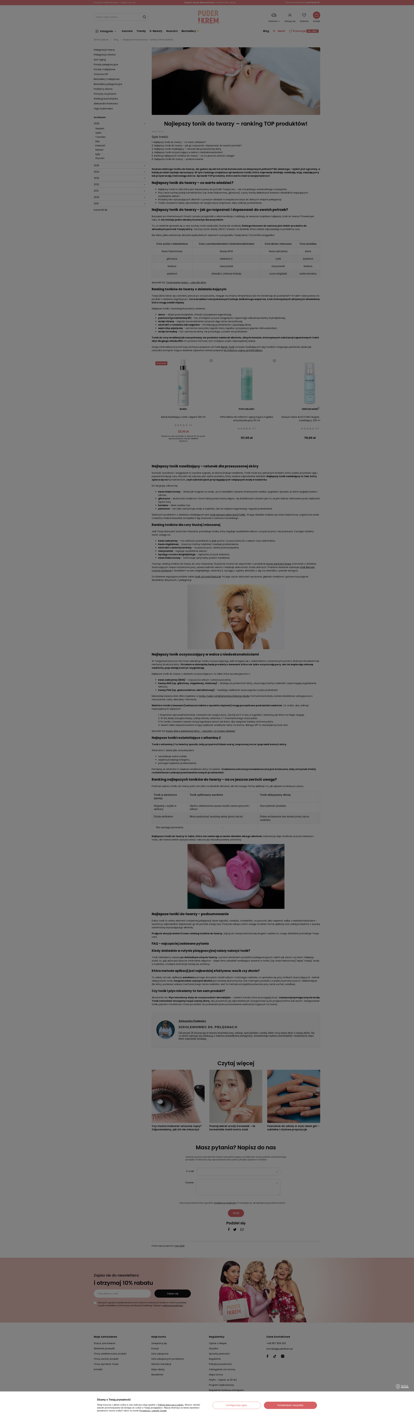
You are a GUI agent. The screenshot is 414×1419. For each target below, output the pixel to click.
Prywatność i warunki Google (153, 1410)
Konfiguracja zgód (236, 1405)
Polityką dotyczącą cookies (171, 1405)
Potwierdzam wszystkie (290, 1405)
